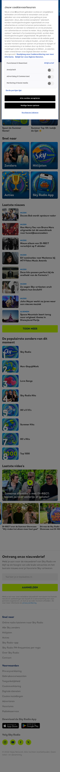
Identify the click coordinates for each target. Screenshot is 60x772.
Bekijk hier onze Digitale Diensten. (29, 57)
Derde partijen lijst (14, 90)
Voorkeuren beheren (30, 113)
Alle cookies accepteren (30, 98)
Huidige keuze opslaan (30, 105)
